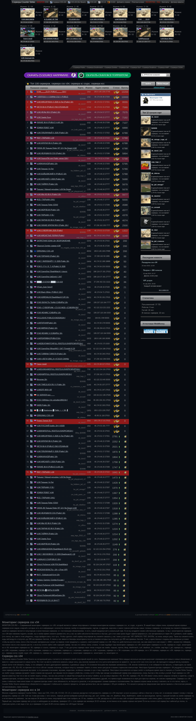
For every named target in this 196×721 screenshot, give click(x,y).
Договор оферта (110, 710)
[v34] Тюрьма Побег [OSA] (47, 205)
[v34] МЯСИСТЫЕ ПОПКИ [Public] (50, 236)
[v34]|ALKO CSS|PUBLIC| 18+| (49, 559)
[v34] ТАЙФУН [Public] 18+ (47, 184)
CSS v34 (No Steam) (78, 2)
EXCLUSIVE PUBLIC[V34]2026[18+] (51, 318)
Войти (148, 84)
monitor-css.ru (33, 717)
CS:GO (112, 2)
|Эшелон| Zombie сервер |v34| (49, 246)
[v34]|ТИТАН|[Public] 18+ (47, 323)
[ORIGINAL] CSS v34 (45, 251)
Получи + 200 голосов (152, 270)
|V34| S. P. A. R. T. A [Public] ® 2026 (51, 266)
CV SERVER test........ (46, 395)
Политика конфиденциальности (90, 710)
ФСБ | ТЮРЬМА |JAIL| (46, 200)
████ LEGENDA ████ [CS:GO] (50, 282)
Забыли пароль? (159, 87)
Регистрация (163, 84)
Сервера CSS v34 (59, 2)
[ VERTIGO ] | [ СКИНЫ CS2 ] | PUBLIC (52, 97)
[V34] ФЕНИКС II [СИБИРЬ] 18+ (50, 333)
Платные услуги (138, 2)
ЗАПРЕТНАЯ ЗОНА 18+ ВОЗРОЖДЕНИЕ (53, 241)
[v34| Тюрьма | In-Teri (45, 169)
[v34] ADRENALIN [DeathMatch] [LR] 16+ (53, 297)
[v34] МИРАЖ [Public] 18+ (47, 328)
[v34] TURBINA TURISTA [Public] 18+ (51, 354)
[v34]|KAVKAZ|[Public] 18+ (47, 164)
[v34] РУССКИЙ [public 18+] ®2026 (51, 426)
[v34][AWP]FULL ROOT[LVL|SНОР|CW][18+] (54, 374)
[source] (31, 92)
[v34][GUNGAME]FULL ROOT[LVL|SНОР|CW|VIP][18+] (58, 369)
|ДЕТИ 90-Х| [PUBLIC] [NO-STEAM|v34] (52, 107)
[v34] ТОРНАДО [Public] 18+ (48, 256)
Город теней (27, 38)
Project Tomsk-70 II (44, 421)
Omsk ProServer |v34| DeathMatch (50, 585)
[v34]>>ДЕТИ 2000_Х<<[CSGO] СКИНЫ (53, 359)
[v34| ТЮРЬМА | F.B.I (45, 215)
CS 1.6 (103, 2)
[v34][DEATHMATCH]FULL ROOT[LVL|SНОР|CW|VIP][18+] (60, 344)
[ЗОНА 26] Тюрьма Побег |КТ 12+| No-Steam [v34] (57, 148)
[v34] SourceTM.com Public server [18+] (52, 158)
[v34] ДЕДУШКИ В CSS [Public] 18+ (51, 153)
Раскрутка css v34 (149, 262)
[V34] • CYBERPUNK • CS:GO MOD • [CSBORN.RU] (57, 308)
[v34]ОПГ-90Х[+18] (44, 390)
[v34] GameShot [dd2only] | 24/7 (49, 277)
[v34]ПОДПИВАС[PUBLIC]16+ (49, 338)
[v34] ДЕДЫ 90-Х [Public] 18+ (48, 112)
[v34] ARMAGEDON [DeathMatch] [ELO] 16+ (54, 549)
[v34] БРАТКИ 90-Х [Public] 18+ (49, 143)
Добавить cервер (123, 2)
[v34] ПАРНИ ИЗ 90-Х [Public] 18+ (50, 220)
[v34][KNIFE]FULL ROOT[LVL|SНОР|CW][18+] (55, 431)
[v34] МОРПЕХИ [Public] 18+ (48, 210)
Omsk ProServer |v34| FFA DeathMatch (52, 564)
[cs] (31, 570)
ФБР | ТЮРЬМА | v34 (45, 138)
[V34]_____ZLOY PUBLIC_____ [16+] (51, 92)
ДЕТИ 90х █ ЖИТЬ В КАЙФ (48, 590)
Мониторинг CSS (156, 98)
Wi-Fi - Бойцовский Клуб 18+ (48, 575)
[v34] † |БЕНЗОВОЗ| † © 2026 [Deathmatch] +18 (56, 554)
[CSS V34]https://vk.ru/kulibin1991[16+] (52, 400)
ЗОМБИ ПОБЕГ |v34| (45, 128)
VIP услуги (147, 281)
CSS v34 (93, 2)
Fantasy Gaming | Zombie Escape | (50, 580)
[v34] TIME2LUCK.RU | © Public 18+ (51, 385)
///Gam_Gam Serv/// (45, 287)
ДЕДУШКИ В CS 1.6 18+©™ (48, 600)
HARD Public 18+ (43, 405)
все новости (164, 290)
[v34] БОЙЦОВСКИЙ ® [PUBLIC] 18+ (52, 174)
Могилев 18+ (42, 379)
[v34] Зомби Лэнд (44, 117)
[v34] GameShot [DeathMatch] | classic (52, 271)
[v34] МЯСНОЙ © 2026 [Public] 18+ (51, 179)
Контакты (165, 2)
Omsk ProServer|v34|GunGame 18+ (51, 595)
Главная (73, 710)
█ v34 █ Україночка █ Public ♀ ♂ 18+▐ (52, 410)
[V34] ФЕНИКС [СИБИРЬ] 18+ (49, 313)
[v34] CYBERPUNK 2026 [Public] (50, 230)
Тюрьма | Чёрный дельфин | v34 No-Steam (54, 189)
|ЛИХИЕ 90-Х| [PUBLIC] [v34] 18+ (50, 122)
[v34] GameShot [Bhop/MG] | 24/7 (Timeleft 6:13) (56, 349)
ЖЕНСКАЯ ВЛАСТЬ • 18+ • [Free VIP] (52, 570)
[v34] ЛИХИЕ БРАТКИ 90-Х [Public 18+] (52, 225)
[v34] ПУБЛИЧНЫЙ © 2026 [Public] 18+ (52, 133)
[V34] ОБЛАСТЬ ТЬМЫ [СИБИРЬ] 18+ (52, 302)
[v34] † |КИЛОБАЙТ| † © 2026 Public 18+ (53, 261)
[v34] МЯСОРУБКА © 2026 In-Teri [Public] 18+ (55, 102)
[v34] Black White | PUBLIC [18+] (50, 292)
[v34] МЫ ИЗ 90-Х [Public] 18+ (49, 194)
